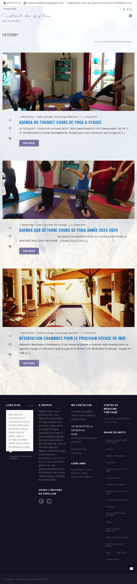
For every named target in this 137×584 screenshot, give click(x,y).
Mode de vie (72, 116)
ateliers (40, 116)
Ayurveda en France (82, 469)
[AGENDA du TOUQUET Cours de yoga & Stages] (68, 82)
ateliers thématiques (116, 455)
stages (109, 522)
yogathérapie (112, 559)
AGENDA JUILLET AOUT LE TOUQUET (116, 441)
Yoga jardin (121, 552)
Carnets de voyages (45, 332)
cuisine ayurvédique (115, 484)
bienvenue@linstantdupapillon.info (46, 2)
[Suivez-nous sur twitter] (49, 501)
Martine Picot (28, 116)
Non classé (73, 332)
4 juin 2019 (90, 332)
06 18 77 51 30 (14, 2)
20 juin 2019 (91, 116)
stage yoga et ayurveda (117, 537)
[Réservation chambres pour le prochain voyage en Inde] (68, 298)
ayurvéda (110, 462)
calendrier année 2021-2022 (117, 470)
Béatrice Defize (79, 473)
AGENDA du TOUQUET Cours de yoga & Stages (60, 122)
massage (110, 506)
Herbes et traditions (82, 476)
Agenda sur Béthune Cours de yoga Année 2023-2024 (68, 230)
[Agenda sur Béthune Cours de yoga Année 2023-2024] (68, 190)
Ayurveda (48, 116)
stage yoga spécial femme (114, 545)
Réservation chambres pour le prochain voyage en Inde (72, 338)
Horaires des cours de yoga (117, 492)
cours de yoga (113, 477)
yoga (108, 552)
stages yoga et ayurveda (112, 529)
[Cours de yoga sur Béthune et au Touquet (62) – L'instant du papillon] (26, 18)
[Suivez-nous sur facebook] (41, 501)
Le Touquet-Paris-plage (117, 499)
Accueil (98, 42)
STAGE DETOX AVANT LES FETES (116, 514)
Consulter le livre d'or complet (20, 457)
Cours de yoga (60, 116)
